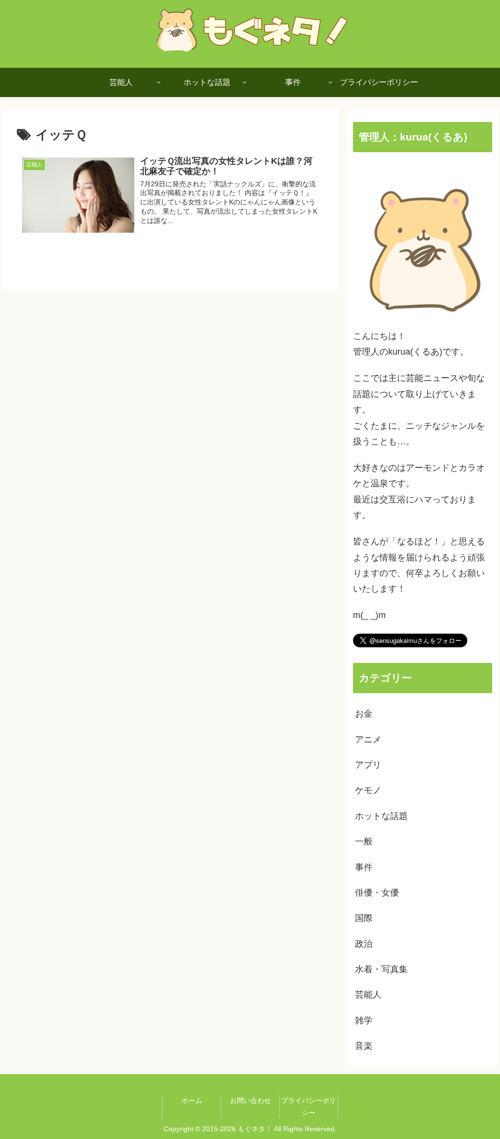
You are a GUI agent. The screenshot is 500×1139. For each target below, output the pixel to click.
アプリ (368, 765)
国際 (364, 918)
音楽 (364, 1046)
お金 (364, 714)
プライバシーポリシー (308, 1107)
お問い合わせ (250, 1100)
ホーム (192, 1100)
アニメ (368, 739)
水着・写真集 (381, 969)
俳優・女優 (377, 893)
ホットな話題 (381, 816)
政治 (364, 944)
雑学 (364, 1020)
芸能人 (368, 994)
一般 (364, 841)
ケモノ (368, 790)
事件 (364, 867)
